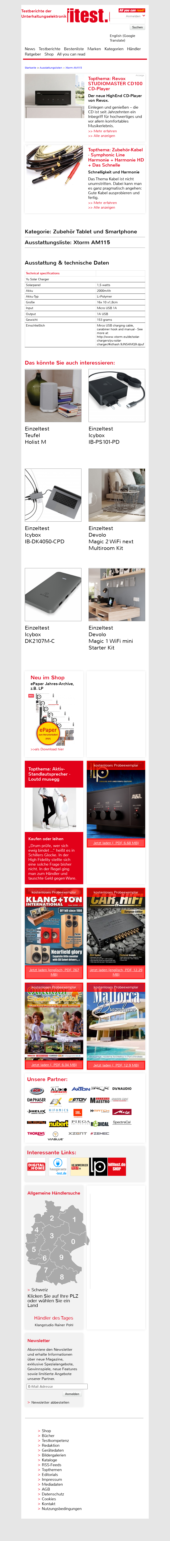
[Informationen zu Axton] (80, 1090)
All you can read (71, 54)
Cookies (49, 1499)
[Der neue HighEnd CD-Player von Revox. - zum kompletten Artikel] (56, 108)
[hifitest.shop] (117, 1179)
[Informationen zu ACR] (36, 1090)
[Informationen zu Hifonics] (58, 1113)
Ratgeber (33, 54)
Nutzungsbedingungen (62, 1508)
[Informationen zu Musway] (36, 1124)
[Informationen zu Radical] (99, 1124)
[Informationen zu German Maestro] (99, 1102)
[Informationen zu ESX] (55, 1102)
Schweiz (39, 1290)
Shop (49, 54)
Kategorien (114, 49)
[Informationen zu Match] (99, 1113)
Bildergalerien (54, 1455)
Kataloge (49, 1460)
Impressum (52, 1479)
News (30, 49)
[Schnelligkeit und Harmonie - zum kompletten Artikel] (56, 179)
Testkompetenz (55, 1440)
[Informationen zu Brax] (99, 1090)
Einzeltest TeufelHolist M (37, 435)
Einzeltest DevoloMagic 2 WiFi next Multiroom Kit (111, 538)
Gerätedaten (53, 1450)
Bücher (48, 1435)
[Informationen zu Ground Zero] (118, 1102)
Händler (134, 49)
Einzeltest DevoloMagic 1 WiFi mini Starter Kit (111, 637)
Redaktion (51, 1445)
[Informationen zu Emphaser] (36, 1102)
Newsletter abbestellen (50, 1402)
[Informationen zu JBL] (77, 1113)
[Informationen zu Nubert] (58, 1124)
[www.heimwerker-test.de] (79, 1179)
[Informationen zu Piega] (80, 1124)
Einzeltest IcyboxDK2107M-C (40, 634)
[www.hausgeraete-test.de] (58, 1179)
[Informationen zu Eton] (77, 1102)
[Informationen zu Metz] (121, 1113)
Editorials (50, 1474)
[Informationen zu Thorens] (36, 1136)
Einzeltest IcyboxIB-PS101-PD (104, 435)
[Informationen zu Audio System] (58, 1090)
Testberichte (49, 49)
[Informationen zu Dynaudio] (121, 1090)
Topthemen (52, 1469)
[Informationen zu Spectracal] (121, 1124)
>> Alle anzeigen (101, 135)
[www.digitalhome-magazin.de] (36, 1179)
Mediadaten (52, 1484)
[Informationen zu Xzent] (77, 1136)
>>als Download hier (47, 749)
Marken (94, 49)
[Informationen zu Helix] (36, 1113)
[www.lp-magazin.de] (98, 1179)
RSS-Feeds (51, 1465)
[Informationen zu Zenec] (99, 1136)
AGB (46, 1489)
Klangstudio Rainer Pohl (54, 1325)
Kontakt (48, 1503)
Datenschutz (53, 1494)
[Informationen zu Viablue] (55, 1136)
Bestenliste (74, 49)
